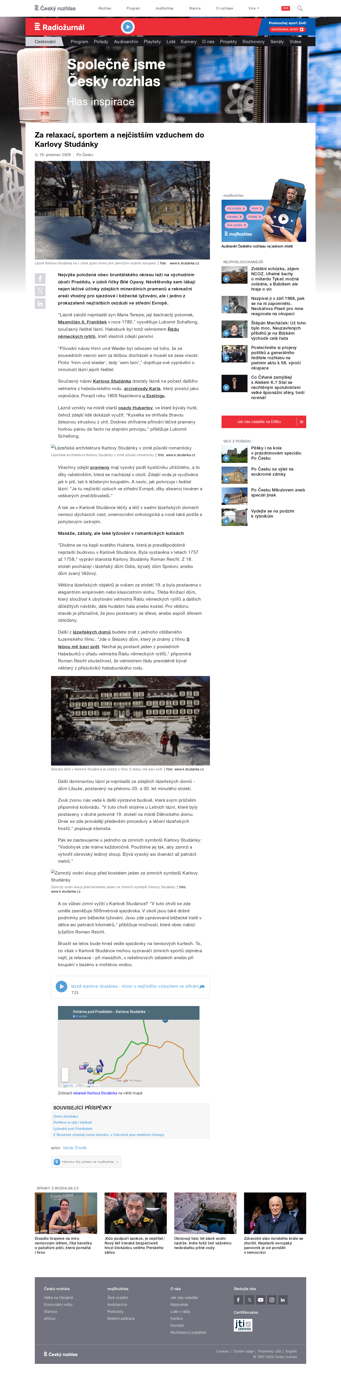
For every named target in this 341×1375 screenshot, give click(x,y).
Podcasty (115, 1311)
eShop (49, 1318)
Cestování (45, 41)
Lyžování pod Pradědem (72, 1129)
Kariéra (176, 1318)
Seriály (277, 41)
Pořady (101, 41)
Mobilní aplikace (121, 1318)
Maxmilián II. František (82, 322)
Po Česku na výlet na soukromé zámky (272, 472)
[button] (202, 987)
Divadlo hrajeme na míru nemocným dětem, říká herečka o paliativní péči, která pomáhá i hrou (63, 1245)
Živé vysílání (234, 225)
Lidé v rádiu (180, 1311)
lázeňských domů (92, 632)
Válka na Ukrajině (58, 1297)
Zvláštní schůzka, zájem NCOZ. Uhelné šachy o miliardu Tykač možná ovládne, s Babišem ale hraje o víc (275, 279)
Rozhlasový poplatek (188, 1332)
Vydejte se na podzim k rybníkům (273, 514)
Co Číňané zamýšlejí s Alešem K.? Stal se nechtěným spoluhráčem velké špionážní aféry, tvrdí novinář (277, 387)
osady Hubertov (135, 407)
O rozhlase (224, 8)
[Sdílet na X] (40, 291)
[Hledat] (300, 8)
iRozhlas (104, 8)
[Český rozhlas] (55, 8)
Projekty (228, 41)
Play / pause (61, 986)
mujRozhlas (165, 8)
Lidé (171, 41)
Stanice (195, 8)
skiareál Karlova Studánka (95, 1093)
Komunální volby (58, 1304)
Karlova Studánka (112, 381)
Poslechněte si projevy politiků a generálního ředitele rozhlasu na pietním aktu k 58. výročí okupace (276, 357)
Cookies (222, 1351)
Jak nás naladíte (184, 1297)
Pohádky (232, 216)
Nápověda (179, 1304)
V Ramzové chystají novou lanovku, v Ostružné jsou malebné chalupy (108, 1135)
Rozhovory (254, 41)
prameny (99, 467)
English (291, 1351)
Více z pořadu (237, 441)
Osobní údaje (243, 1351)
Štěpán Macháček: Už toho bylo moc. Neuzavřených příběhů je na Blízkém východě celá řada (278, 331)
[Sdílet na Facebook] (40, 278)
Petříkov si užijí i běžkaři (72, 1122)
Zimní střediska (65, 1116)
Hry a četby (234, 208)
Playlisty (152, 41)
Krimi (255, 208)
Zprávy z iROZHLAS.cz (58, 1188)
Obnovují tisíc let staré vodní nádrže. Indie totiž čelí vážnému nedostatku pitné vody (202, 1243)
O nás (208, 41)
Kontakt (177, 1325)
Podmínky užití (269, 1351)
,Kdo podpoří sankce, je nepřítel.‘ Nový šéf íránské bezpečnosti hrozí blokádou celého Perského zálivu (135, 1245)
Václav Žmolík (75, 1148)
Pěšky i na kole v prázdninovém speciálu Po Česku (276, 453)
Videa (295, 41)
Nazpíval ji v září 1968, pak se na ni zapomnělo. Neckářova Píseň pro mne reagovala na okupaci (278, 306)
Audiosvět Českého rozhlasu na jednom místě (257, 246)
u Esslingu (153, 395)
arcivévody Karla (142, 388)
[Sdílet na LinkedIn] (40, 303)
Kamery (189, 41)
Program (133, 8)
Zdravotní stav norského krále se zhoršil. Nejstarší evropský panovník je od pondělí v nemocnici (273, 1245)
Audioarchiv (126, 41)
